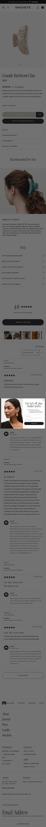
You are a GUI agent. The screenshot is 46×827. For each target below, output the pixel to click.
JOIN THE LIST (34, 423)
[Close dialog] (43, 400)
